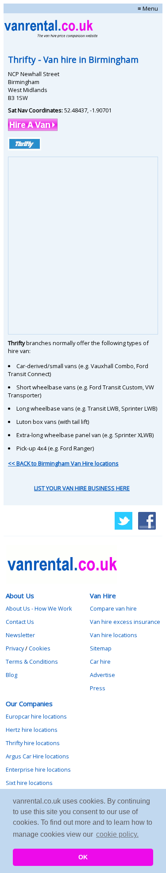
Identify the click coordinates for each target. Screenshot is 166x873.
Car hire (100, 661)
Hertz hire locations (32, 730)
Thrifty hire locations (33, 743)
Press (97, 688)
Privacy (15, 648)
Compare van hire (113, 608)
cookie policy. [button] (117, 834)
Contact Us (20, 622)
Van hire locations (113, 635)
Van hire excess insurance (125, 622)
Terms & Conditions (32, 661)
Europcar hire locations (36, 716)
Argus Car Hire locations (37, 756)
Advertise (102, 675)
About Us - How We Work (39, 608)
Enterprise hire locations (38, 769)
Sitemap (101, 648)
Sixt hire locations (29, 783)
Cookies (39, 648)
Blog (11, 675)
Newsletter (20, 635)
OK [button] (83, 857)
